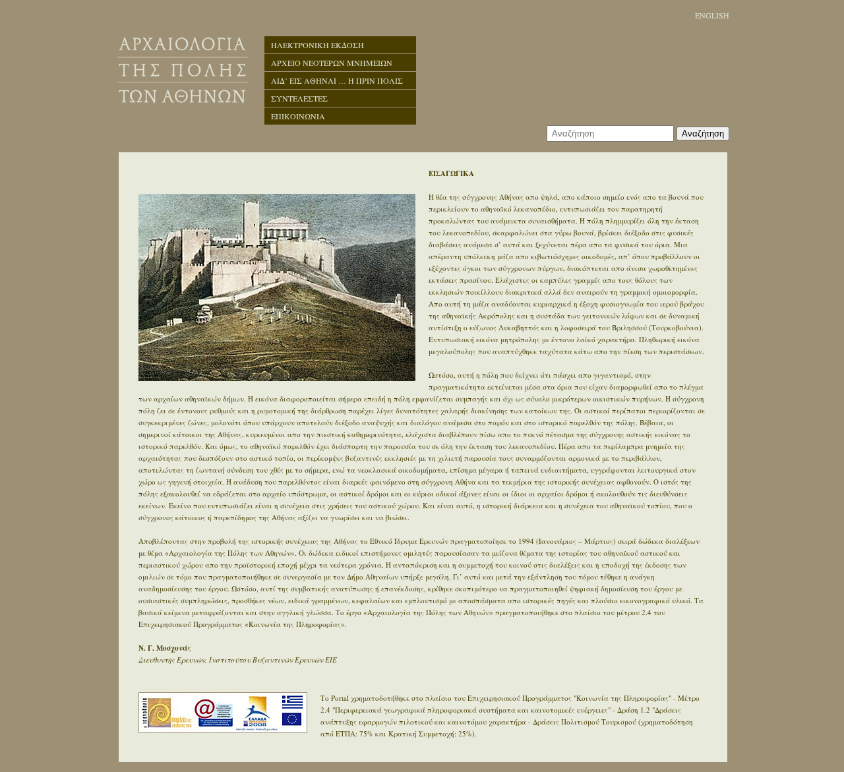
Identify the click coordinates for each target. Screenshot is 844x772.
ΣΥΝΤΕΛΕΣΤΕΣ (299, 98)
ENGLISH (712, 15)
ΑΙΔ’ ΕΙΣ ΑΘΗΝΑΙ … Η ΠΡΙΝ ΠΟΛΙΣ (337, 80)
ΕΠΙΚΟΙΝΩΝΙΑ (298, 116)
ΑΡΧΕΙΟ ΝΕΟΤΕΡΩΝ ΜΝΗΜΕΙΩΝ (331, 62)
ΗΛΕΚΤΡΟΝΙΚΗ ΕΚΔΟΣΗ (317, 45)
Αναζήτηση (703, 133)
